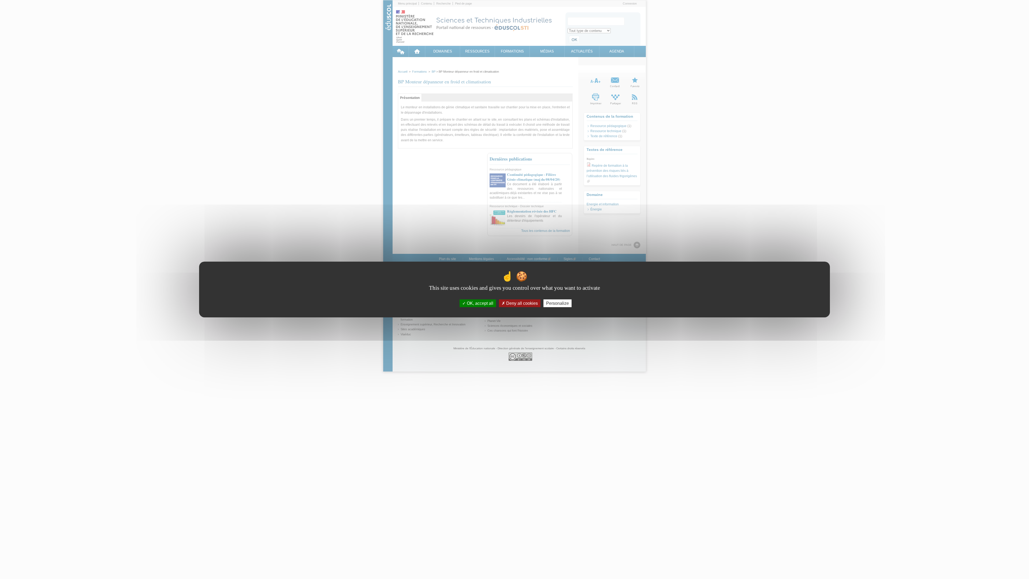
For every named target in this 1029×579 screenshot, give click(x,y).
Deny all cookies (521, 303)
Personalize (557, 303)
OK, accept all (479, 303)
